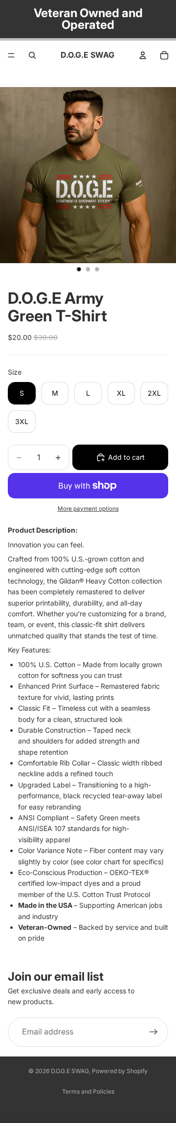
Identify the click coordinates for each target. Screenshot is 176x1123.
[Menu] (11, 55)
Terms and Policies (88, 1091)
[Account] (143, 55)
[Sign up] (153, 1031)
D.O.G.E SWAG (70, 1071)
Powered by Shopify (120, 1071)
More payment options (88, 508)
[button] (88, 737)
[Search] (32, 55)
